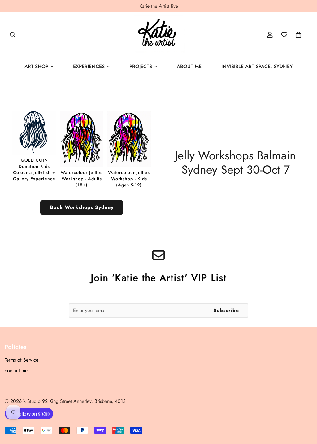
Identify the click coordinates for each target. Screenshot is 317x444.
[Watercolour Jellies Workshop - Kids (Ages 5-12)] (129, 149)
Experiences (89, 66)
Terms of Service (21, 359)
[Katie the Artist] (158, 34)
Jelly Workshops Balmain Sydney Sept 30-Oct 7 (235, 162)
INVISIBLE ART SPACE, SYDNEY (257, 66)
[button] (298, 35)
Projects (140, 66)
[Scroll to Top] (305, 410)
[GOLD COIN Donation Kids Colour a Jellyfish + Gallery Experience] (34, 146)
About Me (189, 66)
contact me (16, 370)
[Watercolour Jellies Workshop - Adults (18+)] (81, 149)
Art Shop (36, 66)
